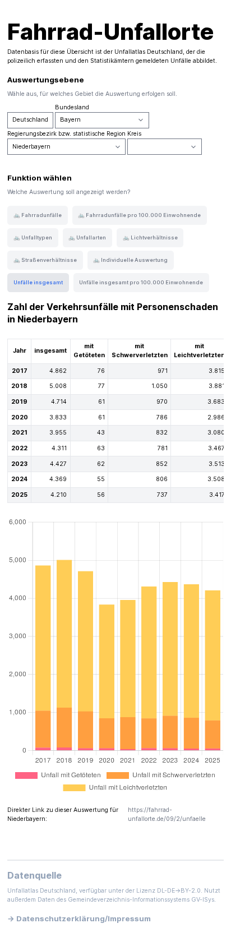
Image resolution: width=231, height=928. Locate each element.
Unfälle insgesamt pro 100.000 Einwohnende (141, 282)
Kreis (134, 133)
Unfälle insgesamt (38, 282)
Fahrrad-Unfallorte (110, 31)
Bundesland (72, 107)
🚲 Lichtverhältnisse (150, 237)
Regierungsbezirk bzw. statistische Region (66, 133)
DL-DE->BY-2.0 (179, 890)
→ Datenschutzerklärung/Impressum (79, 918)
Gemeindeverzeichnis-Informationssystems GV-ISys (141, 899)
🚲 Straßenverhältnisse (45, 260)
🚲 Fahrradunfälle (37, 215)
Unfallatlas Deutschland (148, 52)
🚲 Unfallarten (87, 237)
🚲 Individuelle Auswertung (130, 260)
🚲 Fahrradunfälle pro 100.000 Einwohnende (139, 215)
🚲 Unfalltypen (32, 237)
